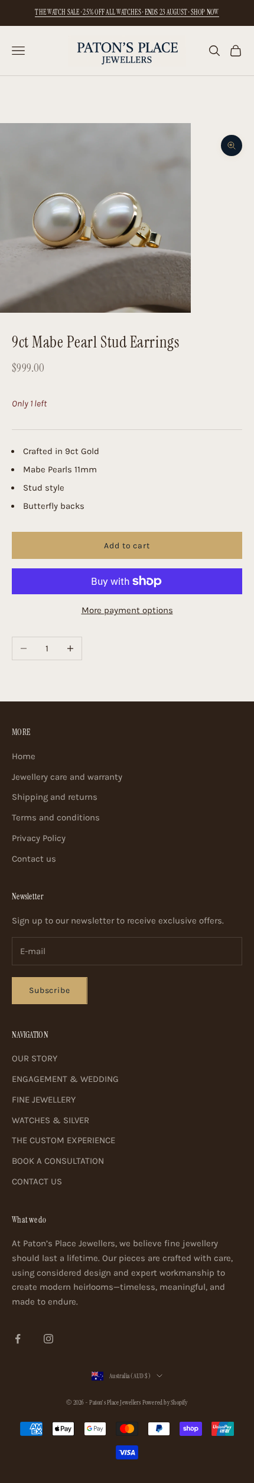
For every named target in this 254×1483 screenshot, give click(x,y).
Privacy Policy (39, 838)
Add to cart (126, 546)
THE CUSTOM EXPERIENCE (63, 1140)
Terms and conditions (56, 817)
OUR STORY (34, 1058)
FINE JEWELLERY (44, 1099)
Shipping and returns (54, 797)
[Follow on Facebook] (18, 1339)
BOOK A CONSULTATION (58, 1161)
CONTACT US (37, 1181)
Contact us (34, 858)
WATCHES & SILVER (50, 1120)
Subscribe (49, 990)
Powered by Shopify (165, 1402)
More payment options (127, 610)
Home (23, 756)
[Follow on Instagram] (48, 1339)
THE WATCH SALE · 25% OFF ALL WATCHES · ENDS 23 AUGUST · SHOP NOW (127, 12)
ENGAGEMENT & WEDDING (65, 1079)
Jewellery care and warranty (67, 777)
